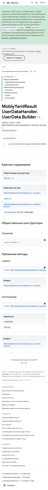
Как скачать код (8, 398)
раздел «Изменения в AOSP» (14, 38)
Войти (42, 3)
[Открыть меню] (3, 2)
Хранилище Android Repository (13, 391)
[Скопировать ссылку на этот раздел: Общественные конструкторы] (4, 227)
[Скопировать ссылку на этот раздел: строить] (13, 261)
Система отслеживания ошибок (13, 466)
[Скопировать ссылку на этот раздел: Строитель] (16, 233)
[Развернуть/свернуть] (15, 76)
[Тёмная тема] (44, 240)
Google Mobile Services (10, 459)
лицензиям (5, 374)
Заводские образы (8, 405)
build (6, 199)
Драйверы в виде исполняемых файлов (16, 408)
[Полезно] (31, 71)
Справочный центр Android (12, 448)
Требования (6, 394)
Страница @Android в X (10, 418)
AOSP (4, 67)
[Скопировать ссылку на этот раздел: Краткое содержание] (33, 165)
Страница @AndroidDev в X (12, 421)
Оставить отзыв (28, 481)
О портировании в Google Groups (14, 439)
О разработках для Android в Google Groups (18, 435)
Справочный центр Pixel (10, 452)
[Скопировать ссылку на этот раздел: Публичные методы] (30, 254)
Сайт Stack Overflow (9, 462)
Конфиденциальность (11, 481)
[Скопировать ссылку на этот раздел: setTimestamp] (19, 297)
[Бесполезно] (34, 71)
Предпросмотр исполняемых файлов (15, 401)
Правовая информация (12, 477)
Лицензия (26, 477)
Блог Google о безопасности (12, 428)
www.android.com (8, 455)
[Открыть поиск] (32, 2)
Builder (7, 178)
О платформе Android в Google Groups (16, 432)
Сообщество (26, 474)
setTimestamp (10, 212)
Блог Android (6, 425)
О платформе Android (10, 474)
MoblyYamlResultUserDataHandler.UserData (22, 193)
